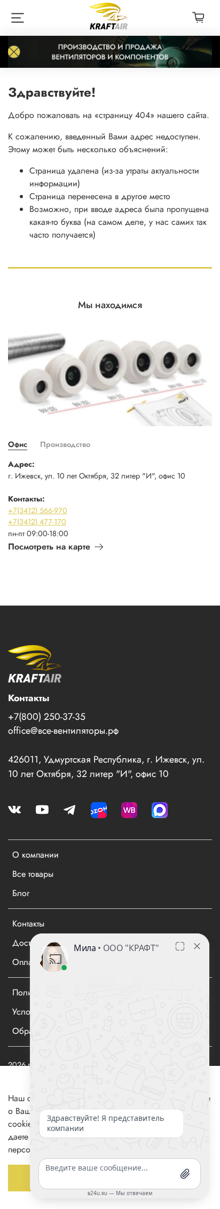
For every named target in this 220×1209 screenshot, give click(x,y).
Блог (20, 893)
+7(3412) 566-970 (37, 510)
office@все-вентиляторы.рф (63, 730)
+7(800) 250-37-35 (46, 717)
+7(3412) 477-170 (37, 521)
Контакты (28, 923)
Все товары (32, 874)
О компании (35, 855)
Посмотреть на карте (49, 546)
